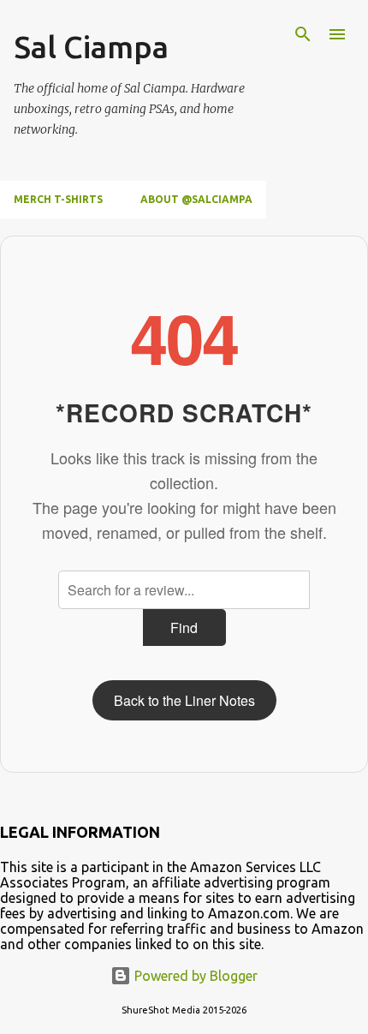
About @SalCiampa (196, 199)
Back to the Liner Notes (184, 700)
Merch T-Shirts (58, 199)
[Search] (303, 34)
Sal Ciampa (91, 46)
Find (184, 627)
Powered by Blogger (194, 975)
